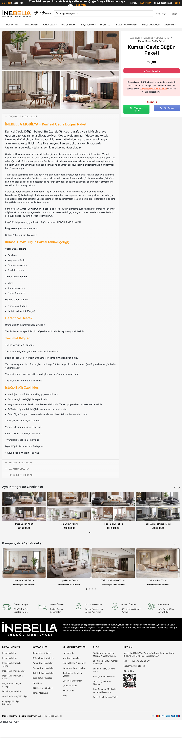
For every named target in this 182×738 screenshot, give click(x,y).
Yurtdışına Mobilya (71, 658)
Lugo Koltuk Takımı (69, 580)
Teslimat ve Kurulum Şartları (72, 674)
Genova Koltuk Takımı (24, 580)
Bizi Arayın (168, 108)
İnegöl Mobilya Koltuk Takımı (12, 664)
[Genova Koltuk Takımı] (24, 563)
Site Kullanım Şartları (72, 681)
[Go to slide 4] (95, 589)
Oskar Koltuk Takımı (158, 580)
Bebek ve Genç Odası (43, 688)
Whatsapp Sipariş (138, 109)
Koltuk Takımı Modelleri (43, 673)
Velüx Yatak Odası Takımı (113, 580)
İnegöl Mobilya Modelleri (13, 671)
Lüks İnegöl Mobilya (11, 691)
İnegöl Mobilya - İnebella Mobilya (18, 716)
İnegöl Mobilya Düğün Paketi (156, 38)
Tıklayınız (32, 235)
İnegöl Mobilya (9, 653)
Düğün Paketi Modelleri (43, 658)
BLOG (177, 3)
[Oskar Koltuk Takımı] (158, 563)
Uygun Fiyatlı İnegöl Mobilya (11, 685)
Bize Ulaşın (128, 671)
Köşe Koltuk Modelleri (42, 678)
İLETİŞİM (133, 3)
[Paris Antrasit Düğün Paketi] (158, 506)
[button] (175, 487)
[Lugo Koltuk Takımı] (68, 563)
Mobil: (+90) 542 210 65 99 (136, 661)
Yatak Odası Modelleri (43, 663)
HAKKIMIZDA (145, 3)
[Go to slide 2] (92, 532)
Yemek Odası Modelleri (43, 668)
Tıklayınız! (36, 420)
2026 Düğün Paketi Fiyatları (102, 682)
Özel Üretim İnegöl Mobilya (14, 696)
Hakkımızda (68, 653)
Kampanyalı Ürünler (42, 653)
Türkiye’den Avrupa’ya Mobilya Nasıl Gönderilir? (104, 654)
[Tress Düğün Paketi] (24, 506)
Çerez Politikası (70, 685)
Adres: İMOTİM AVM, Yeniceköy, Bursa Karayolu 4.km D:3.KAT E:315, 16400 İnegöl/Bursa (148, 654)
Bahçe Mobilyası (40, 693)
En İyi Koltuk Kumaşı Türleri (105, 697)
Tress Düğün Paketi (24, 524)
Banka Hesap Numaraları (74, 663)
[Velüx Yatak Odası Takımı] (113, 563)
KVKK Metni (68, 690)
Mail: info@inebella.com (134, 666)
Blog (65, 695)
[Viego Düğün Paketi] (113, 506)
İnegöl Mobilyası (9, 658)
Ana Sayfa (135, 38)
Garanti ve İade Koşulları (74, 668)
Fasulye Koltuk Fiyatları (104, 676)
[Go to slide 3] (92, 589)
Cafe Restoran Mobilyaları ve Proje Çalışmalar (105, 690)
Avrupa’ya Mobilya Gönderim (10, 702)
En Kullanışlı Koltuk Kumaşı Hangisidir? (105, 662)
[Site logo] (16, 13)
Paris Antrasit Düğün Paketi (158, 524)
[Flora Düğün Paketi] (68, 506)
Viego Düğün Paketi (113, 524)
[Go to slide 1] (89, 532)
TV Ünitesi (37, 683)
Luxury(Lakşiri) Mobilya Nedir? (104, 670)
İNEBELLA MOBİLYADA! (69, 222)
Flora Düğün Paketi (69, 524)
